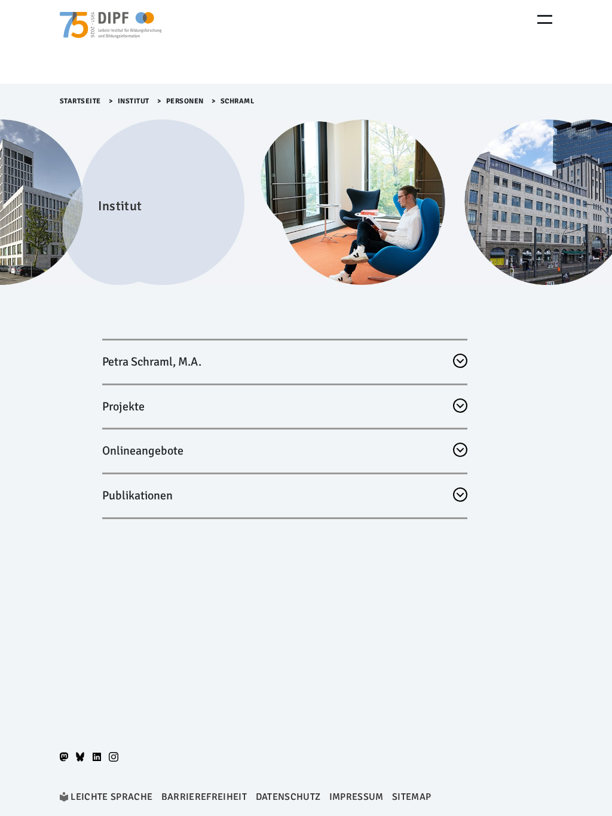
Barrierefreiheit (204, 797)
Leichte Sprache (111, 797)
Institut (133, 101)
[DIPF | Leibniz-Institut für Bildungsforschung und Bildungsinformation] (110, 42)
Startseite (80, 101)
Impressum (356, 797)
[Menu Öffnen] (544, 19)
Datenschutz (288, 797)
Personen (185, 101)
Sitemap (411, 797)
